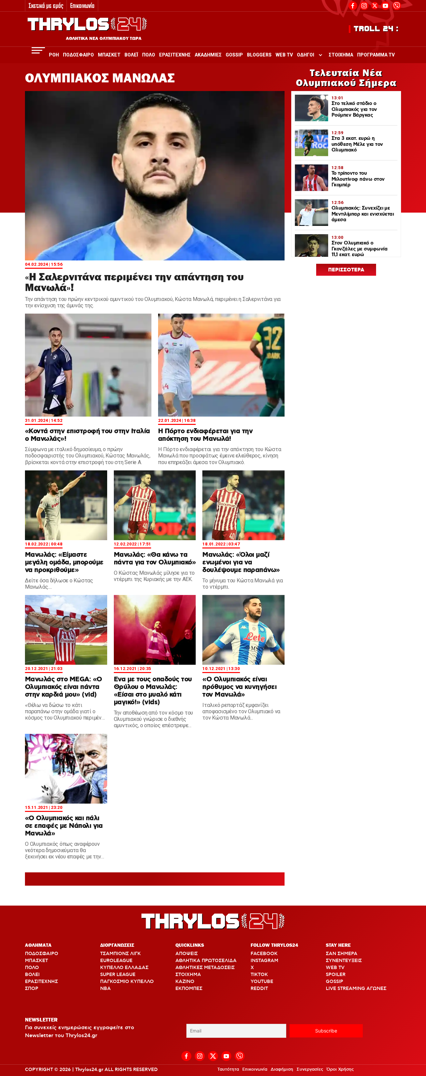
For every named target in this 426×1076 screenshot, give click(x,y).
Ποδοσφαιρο (78, 54)
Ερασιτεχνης (175, 54)
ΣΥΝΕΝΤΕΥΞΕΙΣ (344, 961)
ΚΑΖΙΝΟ (184, 982)
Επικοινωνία (82, 5)
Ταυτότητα (228, 1069)
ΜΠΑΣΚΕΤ (36, 961)
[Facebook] (352, 5)
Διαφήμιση (282, 1069)
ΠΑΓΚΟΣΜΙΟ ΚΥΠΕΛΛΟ (127, 982)
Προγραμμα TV (376, 54)
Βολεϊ (131, 54)
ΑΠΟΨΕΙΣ (186, 954)
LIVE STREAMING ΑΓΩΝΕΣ (356, 989)
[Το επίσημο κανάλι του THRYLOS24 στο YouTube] (385, 5)
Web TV (284, 54)
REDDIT (259, 989)
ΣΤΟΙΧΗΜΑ (188, 975)
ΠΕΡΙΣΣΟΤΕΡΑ (346, 270)
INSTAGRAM (264, 961)
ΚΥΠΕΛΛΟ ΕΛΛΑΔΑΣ (124, 968)
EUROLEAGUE (116, 961)
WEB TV (335, 968)
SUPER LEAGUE (117, 975)
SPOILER (335, 975)
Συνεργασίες (310, 1069)
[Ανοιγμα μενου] (38, 50)
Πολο (148, 54)
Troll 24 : (376, 29)
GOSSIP (334, 982)
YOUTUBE (262, 982)
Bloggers (259, 54)
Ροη (54, 54)
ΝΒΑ (105, 989)
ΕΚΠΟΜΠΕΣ (188, 989)
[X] (374, 5)
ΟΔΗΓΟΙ (305, 54)
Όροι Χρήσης (340, 1069)
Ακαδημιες (208, 54)
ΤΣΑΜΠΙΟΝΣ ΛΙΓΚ (120, 954)
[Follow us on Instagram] (364, 5)
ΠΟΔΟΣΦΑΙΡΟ (41, 954)
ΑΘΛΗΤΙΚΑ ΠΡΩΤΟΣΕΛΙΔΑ (206, 961)
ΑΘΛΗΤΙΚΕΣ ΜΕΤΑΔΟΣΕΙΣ (205, 968)
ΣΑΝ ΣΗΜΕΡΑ (341, 954)
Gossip (234, 54)
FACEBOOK (264, 954)
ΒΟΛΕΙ (32, 975)
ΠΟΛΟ (32, 968)
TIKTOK (259, 975)
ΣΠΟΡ (31, 989)
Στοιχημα (341, 54)
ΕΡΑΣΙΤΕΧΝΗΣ (41, 982)
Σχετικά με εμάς (46, 5)
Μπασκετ (109, 54)
